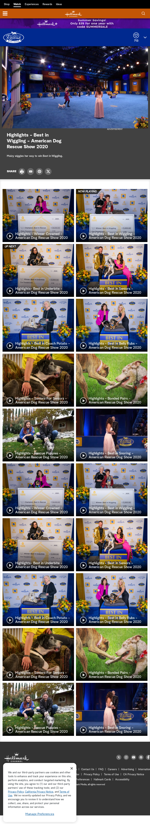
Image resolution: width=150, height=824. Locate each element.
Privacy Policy (92, 774)
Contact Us (87, 769)
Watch (17, 4)
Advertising (127, 769)
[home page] (73, 13)
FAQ (101, 769)
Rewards (47, 4)
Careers (112, 769)
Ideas (59, 4)
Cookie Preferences (78, 779)
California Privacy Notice (39, 792)
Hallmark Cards (102, 779)
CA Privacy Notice (133, 774)
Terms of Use (111, 774)
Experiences (32, 4)
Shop (7, 4)
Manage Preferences (39, 814)
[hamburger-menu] (5, 13)
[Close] (72, 768)
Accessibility (122, 779)
